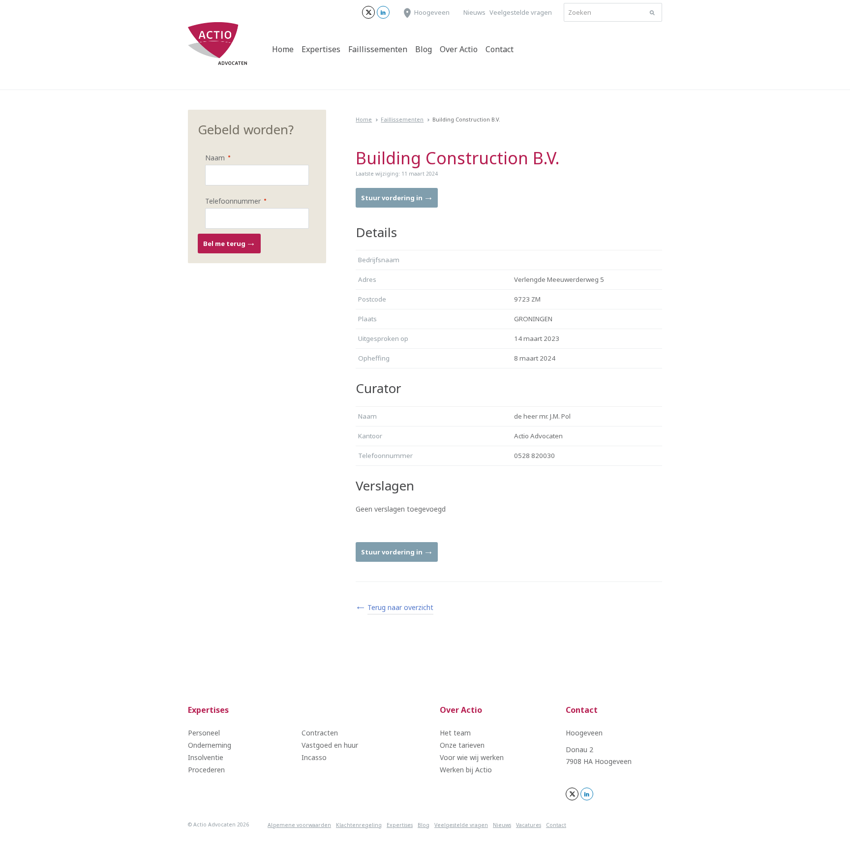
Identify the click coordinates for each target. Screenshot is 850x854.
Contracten (320, 732)
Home (283, 49)
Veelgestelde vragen (520, 12)
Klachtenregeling (359, 825)
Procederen (206, 769)
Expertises (321, 49)
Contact (500, 49)
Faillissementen (377, 49)
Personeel (204, 732)
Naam (208, 157)
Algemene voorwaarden (299, 825)
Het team (455, 732)
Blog (423, 49)
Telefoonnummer (226, 200)
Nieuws (474, 12)
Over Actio (459, 49)
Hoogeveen (432, 12)
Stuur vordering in (392, 197)
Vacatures (528, 825)
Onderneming (209, 745)
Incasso (314, 757)
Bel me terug (225, 243)
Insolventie (205, 757)
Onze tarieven (462, 745)
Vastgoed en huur (330, 745)
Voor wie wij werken (472, 757)
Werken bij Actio (466, 769)
